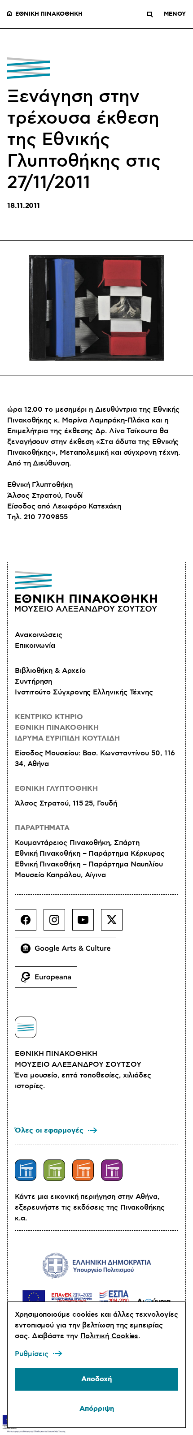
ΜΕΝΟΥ (175, 14)
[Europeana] (49, 980)
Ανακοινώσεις (38, 634)
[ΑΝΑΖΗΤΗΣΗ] (150, 14)
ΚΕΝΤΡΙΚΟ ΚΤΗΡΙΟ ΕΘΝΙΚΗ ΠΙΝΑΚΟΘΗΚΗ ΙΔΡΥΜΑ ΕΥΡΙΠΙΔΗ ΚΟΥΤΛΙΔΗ (67, 727)
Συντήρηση (33, 681)
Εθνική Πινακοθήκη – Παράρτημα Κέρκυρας (90, 853)
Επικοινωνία (35, 645)
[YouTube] (86, 923)
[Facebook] (29, 923)
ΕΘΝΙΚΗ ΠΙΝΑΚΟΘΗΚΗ (49, 14)
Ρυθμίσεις (31, 1353)
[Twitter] (115, 923)
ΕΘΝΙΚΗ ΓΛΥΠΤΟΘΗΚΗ (56, 788)
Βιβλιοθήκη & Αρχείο (50, 670)
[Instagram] (58, 923)
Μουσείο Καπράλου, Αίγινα (60, 874)
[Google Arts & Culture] (69, 952)
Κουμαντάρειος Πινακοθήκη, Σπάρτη (77, 842)
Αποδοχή (96, 1379)
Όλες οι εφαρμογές (49, 1130)
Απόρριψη (96, 1408)
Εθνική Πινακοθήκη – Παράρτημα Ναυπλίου (89, 864)
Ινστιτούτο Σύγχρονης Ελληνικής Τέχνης (84, 692)
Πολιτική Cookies (109, 1336)
